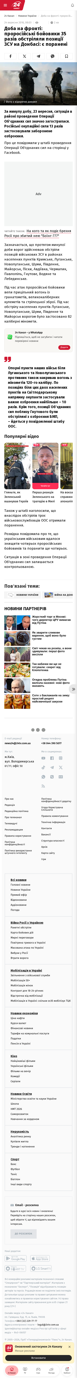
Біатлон (15, 1179)
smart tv (16, 1268)
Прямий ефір (19, 894)
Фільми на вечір (21, 1071)
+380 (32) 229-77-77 (26, 1321)
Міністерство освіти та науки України (33, 1098)
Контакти (46, 828)
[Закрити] (69, 1347)
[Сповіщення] (72, 5)
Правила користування (18, 836)
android (16, 1258)
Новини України (27, 16)
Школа (15, 1104)
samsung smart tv (41, 1268)
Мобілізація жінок (22, 985)
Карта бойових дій (22, 932)
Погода (15, 910)
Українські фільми (22, 1066)
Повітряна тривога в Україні (28, 942)
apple (41, 1258)
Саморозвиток (19, 1114)
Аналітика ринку (21, 1136)
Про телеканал (13, 817)
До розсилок (23, 1233)
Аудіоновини (18, 905)
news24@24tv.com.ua (18, 743)
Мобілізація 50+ (20, 980)
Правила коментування (54, 816)
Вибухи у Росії (19, 953)
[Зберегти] (67, 56)
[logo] (16, 5)
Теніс (14, 1174)
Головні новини (20, 884)
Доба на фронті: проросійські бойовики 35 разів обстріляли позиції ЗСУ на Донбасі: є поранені (56, 16)
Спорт (15, 1159)
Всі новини (18, 880)
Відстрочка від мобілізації (27, 995)
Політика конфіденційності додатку (56, 800)
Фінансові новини (22, 1028)
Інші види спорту (21, 1184)
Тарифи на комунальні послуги (30, 1033)
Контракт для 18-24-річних (27, 990)
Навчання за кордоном (25, 1119)
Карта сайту (48, 853)
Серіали (15, 1081)
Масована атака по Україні (27, 948)
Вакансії (46, 834)
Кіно (14, 1056)
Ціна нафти (18, 1018)
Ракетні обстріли (21, 927)
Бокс (13, 1164)
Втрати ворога (19, 958)
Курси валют (18, 1023)
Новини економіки (24, 1013)
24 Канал (9, 16)
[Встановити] (38, 1352)
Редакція (10, 805)
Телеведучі (11, 823)
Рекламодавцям (14, 830)
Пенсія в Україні (20, 1043)
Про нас (9, 799)
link (43, 758)
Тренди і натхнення (23, 1146)
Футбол (15, 1169)
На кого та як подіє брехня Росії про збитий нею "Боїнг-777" (37, 233)
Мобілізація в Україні (26, 970)
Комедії (15, 1076)
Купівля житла (19, 1141)
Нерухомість (20, 1131)
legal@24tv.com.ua (48, 1324)
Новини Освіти (21, 1094)
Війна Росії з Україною (27, 922)
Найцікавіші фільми (23, 1061)
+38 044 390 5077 (51, 743)
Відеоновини (19, 899)
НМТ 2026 (16, 1109)
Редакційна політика (16, 811)
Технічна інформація (53, 822)
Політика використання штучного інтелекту (18, 852)
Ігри (43, 859)
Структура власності (52, 841)
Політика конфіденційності (15, 843)
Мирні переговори (22, 937)
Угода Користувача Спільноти (52, 808)
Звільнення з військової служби (30, 975)
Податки (16, 1038)
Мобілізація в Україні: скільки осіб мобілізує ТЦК (41, 1000)
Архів (44, 847)
